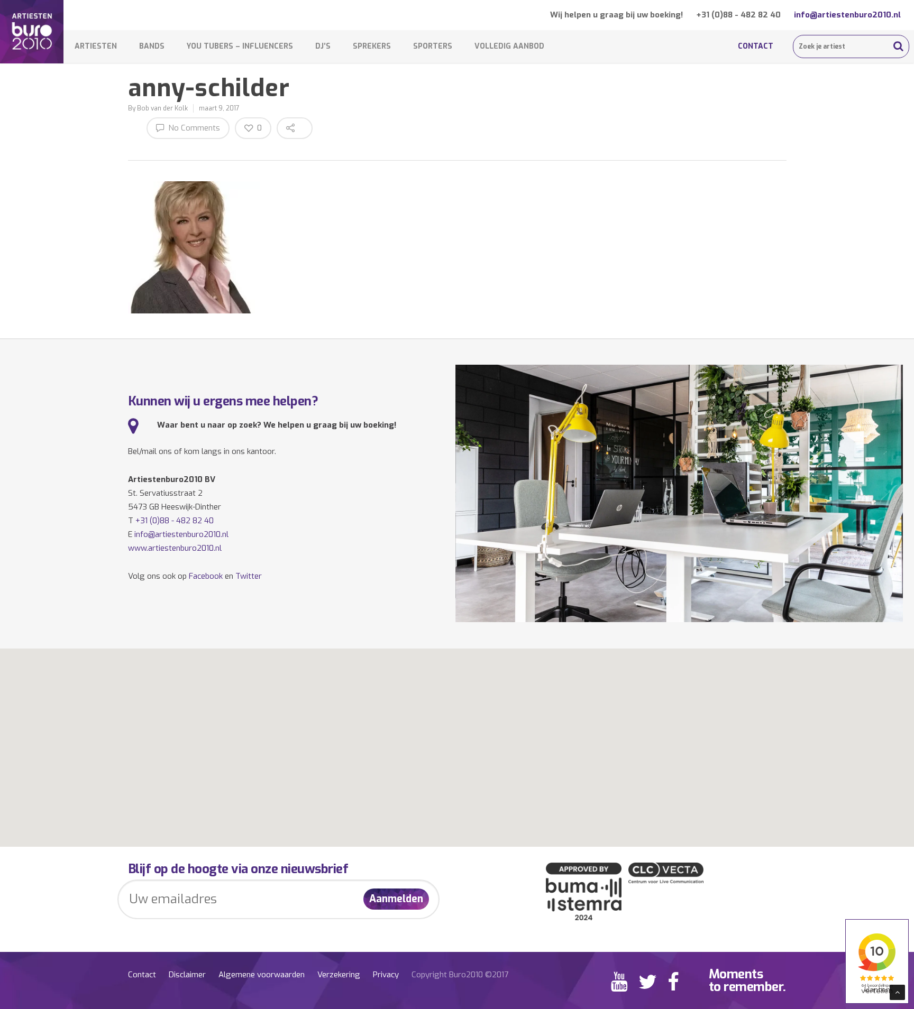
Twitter (248, 576)
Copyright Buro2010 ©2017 (460, 974)
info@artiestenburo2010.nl (847, 15)
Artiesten (96, 46)
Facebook (206, 576)
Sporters (432, 46)
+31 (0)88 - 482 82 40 (738, 15)
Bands (151, 46)
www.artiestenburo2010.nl (175, 548)
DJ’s (323, 46)
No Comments (193, 128)
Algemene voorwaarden (261, 974)
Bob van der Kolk (162, 108)
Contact (755, 46)
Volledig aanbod (509, 46)
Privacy (386, 974)
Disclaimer (187, 974)
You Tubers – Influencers (240, 46)
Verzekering (338, 974)
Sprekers (372, 46)
